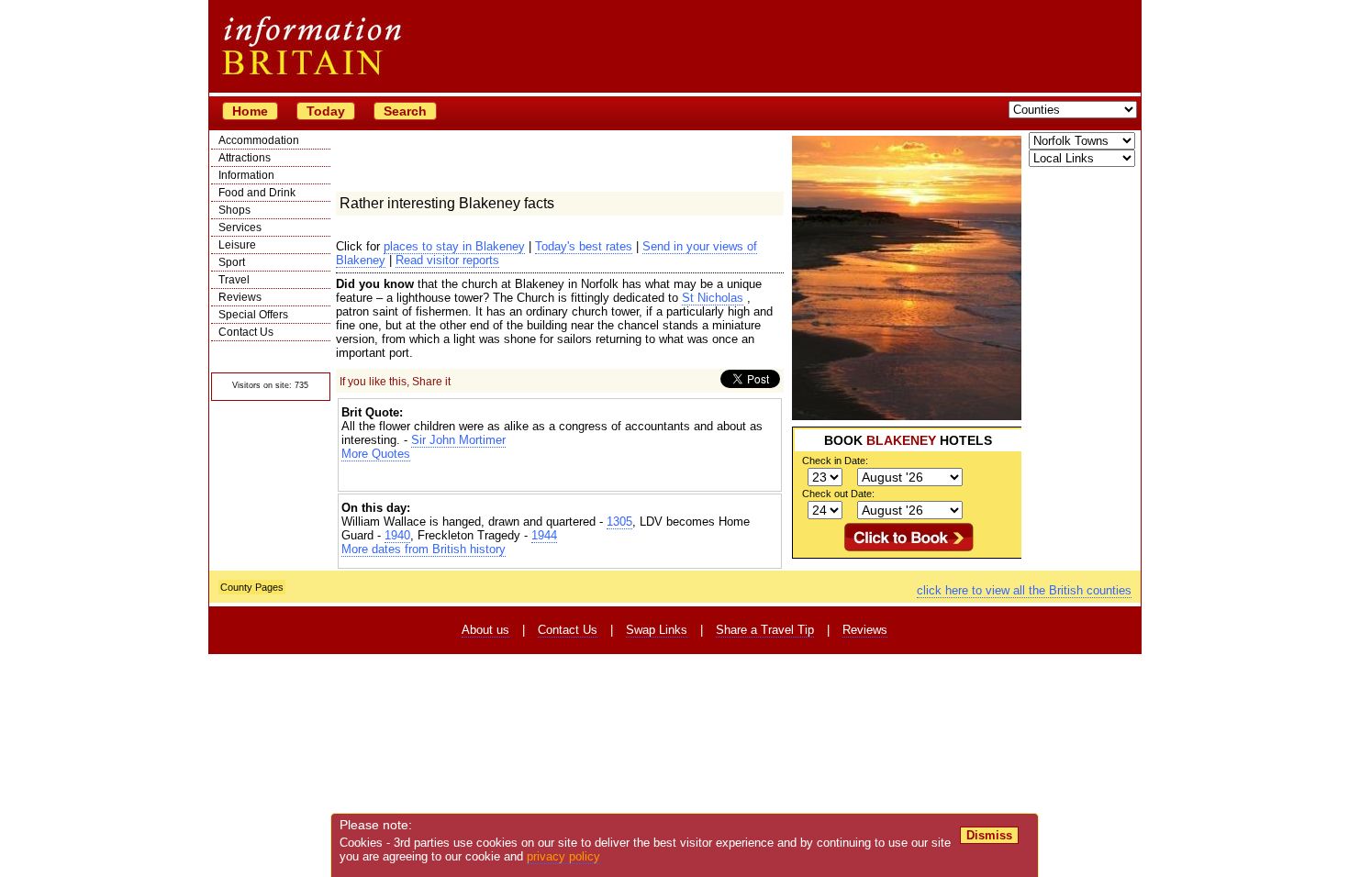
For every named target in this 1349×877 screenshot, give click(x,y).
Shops (234, 210)
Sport (231, 262)
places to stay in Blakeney (454, 246)
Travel (234, 279)
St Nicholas (712, 298)
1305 (619, 521)
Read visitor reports (447, 260)
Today (326, 111)
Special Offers (253, 314)
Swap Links (656, 630)
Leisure (237, 245)
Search (405, 111)
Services (240, 227)
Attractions (244, 157)
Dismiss (989, 835)
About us (485, 630)
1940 (397, 535)
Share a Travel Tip (765, 630)
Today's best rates (583, 246)
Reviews (240, 297)
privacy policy (563, 856)
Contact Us (245, 332)
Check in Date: (835, 460)
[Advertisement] (560, 476)
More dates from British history (423, 549)
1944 (544, 535)
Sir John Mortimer (458, 440)
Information (246, 175)
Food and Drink (256, 192)
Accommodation (258, 140)
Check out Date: (838, 493)
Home (250, 111)
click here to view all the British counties (1024, 590)
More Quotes (375, 454)
